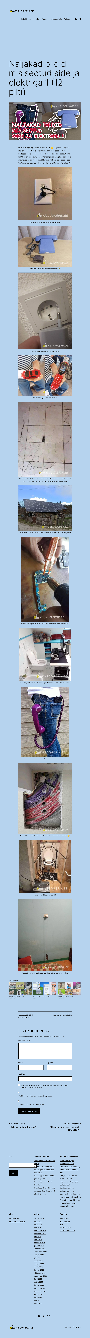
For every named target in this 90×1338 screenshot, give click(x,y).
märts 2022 (38, 1282)
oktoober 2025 (40, 1233)
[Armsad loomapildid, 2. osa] (20, 988)
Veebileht (21, 1074)
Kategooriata (65, 1221)
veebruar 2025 (39, 1243)
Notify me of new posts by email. (31, 1104)
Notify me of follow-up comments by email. (35, 1096)
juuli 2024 (38, 1258)
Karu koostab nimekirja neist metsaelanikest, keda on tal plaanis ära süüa (44, 1191)
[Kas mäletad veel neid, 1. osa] (44, 988)
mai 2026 (37, 1227)
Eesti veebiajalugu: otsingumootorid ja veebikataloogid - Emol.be (69, 1164)
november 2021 (40, 1288)
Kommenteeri (24, 1041)
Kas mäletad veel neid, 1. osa (41, 996)
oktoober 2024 (40, 1249)
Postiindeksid (14, 1218)
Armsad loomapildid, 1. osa (65, 996)
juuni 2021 (38, 1297)
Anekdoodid (34, 19)
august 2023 (39, 1264)
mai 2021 (37, 1300)
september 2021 (40, 1291)
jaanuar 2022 (39, 1285)
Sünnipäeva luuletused (17, 1221)
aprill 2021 (38, 1303)
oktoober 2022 (40, 1273)
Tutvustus (68, 19)
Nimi (20, 1063)
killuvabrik (27, 1017)
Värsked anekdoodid (67, 1230)
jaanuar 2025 (39, 1246)
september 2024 (40, 1252)
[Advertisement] (45, 43)
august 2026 (39, 1218)
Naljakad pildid (56, 19)
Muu (61, 1224)
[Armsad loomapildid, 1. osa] (69, 988)
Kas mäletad (64, 1218)
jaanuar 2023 (39, 1270)
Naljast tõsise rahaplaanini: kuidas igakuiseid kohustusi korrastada (44, 1170)
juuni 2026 (38, 1224)
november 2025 (40, 1230)
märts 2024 (38, 1261)
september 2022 (40, 1276)
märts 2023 (38, 1267)
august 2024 (39, 1255)
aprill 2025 (38, 1240)
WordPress (77, 1327)
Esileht (24, 19)
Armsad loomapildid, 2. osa (16, 996)
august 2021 (38, 1294)
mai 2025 (37, 1237)
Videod (44, 19)
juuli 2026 (37, 1221)
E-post (50, 1063)
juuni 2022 (38, 1279)
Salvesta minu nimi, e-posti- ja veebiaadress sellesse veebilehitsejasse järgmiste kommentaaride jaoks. (44, 1086)
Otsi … (11, 1160)
